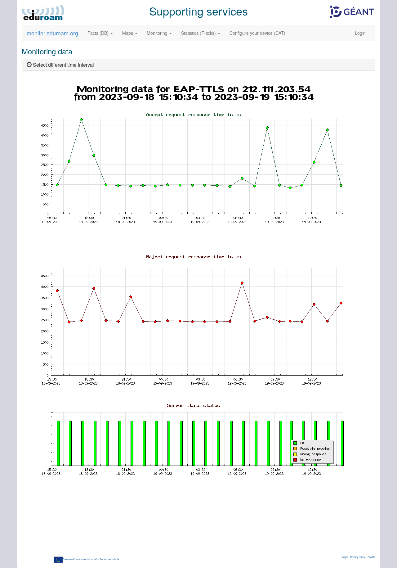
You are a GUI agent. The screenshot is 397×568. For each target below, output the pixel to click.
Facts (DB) (98, 33)
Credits (371, 557)
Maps (128, 33)
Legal (345, 557)
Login (360, 33)
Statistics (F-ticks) (199, 33)
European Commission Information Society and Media (91, 559)
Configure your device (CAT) (257, 33)
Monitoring (158, 33)
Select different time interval (63, 64)
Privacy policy (357, 557)
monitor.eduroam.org (52, 33)
